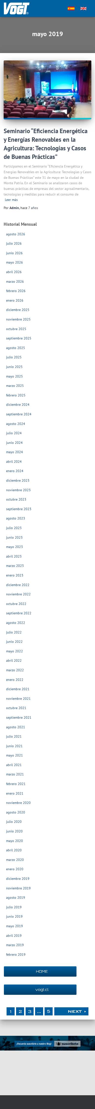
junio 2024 (14, 442)
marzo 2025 (15, 385)
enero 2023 (14, 575)
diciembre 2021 (17, 689)
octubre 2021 (16, 708)
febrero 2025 (16, 395)
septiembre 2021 (18, 717)
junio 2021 (14, 746)
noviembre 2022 (18, 594)
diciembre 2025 (17, 310)
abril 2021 (14, 765)
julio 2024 (14, 433)
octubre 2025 (16, 329)
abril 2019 (14, 935)
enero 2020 (14, 869)
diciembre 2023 (17, 480)
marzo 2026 (15, 281)
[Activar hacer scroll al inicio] (85, 1099)
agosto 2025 (15, 348)
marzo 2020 (15, 859)
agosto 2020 (15, 812)
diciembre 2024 (17, 404)
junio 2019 (14, 916)
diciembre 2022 (17, 585)
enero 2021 (14, 793)
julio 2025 (14, 357)
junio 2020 (14, 831)
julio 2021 (14, 736)
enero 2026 (14, 300)
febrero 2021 (16, 784)
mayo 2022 (14, 651)
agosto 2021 (15, 727)
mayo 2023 (14, 547)
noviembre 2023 (18, 490)
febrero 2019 (16, 954)
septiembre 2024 (18, 414)
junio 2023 (14, 537)
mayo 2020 (14, 841)
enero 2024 (14, 471)
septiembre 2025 (18, 338)
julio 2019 (14, 907)
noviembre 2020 (18, 802)
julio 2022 (14, 632)
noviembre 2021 (18, 698)
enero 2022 (14, 679)
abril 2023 (14, 556)
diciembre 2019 (17, 878)
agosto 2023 (15, 518)
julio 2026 (14, 243)
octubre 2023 (16, 499)
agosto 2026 (15, 234)
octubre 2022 (16, 604)
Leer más (11, 199)
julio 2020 (14, 821)
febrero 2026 (16, 291)
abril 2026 (14, 272)
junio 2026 (14, 253)
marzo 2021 (15, 774)
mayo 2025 (14, 376)
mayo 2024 (14, 452)
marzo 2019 (15, 945)
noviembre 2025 (18, 319)
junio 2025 (14, 367)
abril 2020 (14, 850)
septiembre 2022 (18, 613)
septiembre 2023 (18, 509)
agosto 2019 (15, 897)
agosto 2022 (15, 622)
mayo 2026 (14, 262)
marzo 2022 (15, 670)
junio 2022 (14, 641)
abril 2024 (14, 461)
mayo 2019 (14, 926)
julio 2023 (14, 528)
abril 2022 (14, 660)
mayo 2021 (14, 755)
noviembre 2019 (18, 888)
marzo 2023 (15, 565)
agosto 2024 (15, 423)
